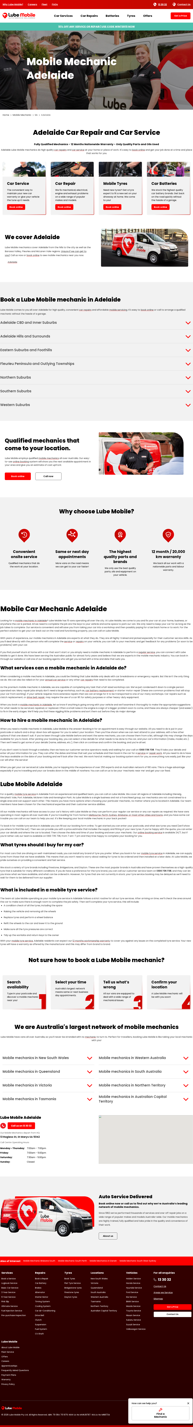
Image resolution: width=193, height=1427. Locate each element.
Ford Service (132, 1292)
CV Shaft (39, 1333)
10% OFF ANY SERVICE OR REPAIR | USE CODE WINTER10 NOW (96, 26)
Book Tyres (69, 1278)
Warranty (6, 1379)
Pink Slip (5, 1301)
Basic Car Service (9, 1287)
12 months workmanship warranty (91, 940)
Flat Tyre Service (72, 1283)
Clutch (38, 1319)
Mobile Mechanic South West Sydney (138, 1260)
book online (138, 149)
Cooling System (43, 1306)
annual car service (55, 679)
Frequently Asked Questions (15, 1370)
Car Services (63, 16)
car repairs (60, 149)
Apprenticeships (9, 1365)
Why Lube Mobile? (13, 4)
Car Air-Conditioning (45, 1310)
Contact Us (183, 4)
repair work (155, 753)
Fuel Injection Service (11, 1310)
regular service (146, 652)
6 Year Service (8, 1297)
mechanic (90, 1037)
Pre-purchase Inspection (13, 1315)
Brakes (38, 1287)
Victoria (94, 1283)
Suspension (40, 1324)
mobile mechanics (48, 458)
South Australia (98, 1292)
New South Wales (99, 1278)
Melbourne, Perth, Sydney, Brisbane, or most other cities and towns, (126, 815)
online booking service (150, 832)
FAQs (55, 4)
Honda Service (133, 1283)
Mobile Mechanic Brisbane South (39, 1260)
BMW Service (132, 1301)
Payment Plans (8, 1375)
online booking (21, 461)
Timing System (42, 1301)
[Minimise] (188, 1403)
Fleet (44, 4)
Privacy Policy (8, 1384)
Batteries (112, 16)
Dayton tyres (70, 1297)
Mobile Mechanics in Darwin (103, 1260)
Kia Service (131, 1297)
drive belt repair (36, 697)
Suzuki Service (133, 1324)
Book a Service (8, 1278)
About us (108, 1236)
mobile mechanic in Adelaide (31, 620)
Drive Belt (39, 1315)
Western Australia (99, 1297)
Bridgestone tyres (73, 1287)
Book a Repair (41, 1278)
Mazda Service (133, 1306)
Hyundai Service (134, 1287)
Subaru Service (133, 1319)
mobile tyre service (25, 794)
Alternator (40, 1292)
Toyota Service (133, 1310)
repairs (80, 641)
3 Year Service (8, 1292)
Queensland (97, 1287)
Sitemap (158, 1298)
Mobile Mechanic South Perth (72, 1260)
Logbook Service (9, 1283)
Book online (16, 207)
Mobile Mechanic (22, 115)
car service (78, 149)
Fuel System (41, 1329)
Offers (147, 16)
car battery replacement (99, 690)
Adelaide (12, 262)
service (68, 641)
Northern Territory (99, 1306)
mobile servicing (118, 309)
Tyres (131, 16)
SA (36, 115)
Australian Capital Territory (104, 1310)
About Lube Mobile (10, 1347)
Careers (32, 4)
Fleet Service (7, 1352)
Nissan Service (133, 1315)
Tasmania (96, 1301)
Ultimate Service (9, 1306)
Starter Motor (41, 1297)
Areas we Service (163, 1292)
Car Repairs (89, 16)
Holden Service (133, 1278)
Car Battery (40, 1283)
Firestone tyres (71, 1292)
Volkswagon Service (136, 1329)
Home (6, 115)
